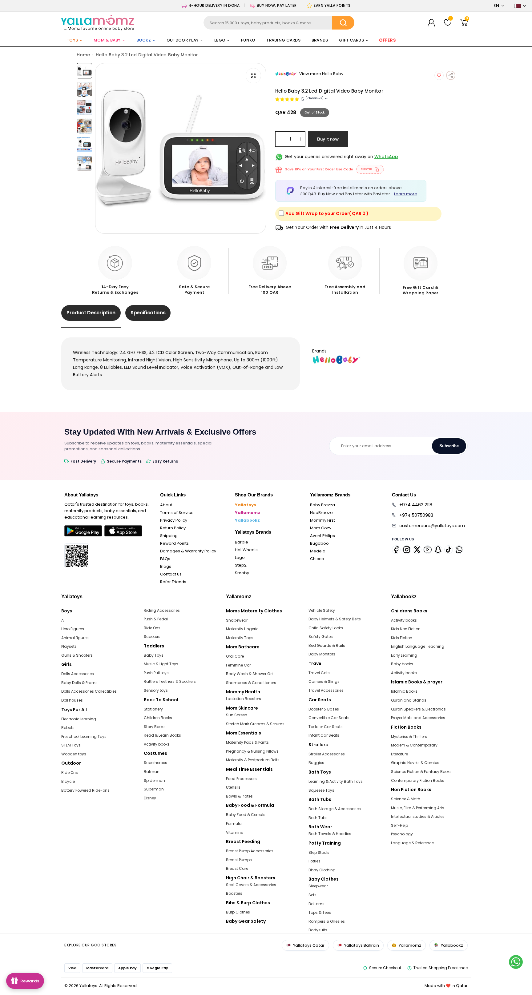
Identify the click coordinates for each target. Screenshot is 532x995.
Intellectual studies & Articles (418, 816)
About (166, 505)
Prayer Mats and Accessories (418, 717)
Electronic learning (78, 719)
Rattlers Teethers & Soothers (170, 681)
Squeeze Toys (321, 790)
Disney (150, 798)
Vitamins (234, 832)
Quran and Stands (408, 700)
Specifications (148, 312)
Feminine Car (238, 665)
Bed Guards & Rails (326, 645)
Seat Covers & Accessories (251, 884)
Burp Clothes (238, 912)
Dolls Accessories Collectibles (89, 691)
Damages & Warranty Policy (188, 551)
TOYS (72, 40)
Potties (314, 861)
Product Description (90, 312)
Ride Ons (69, 772)
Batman (151, 771)
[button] (499, 5)
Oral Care (235, 656)
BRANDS (320, 40)
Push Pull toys (156, 672)
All (63, 620)
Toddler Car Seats (325, 726)
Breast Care (237, 868)
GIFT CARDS (351, 40)
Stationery (153, 709)
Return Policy (173, 528)
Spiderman (154, 780)
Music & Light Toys (161, 664)
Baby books (402, 664)
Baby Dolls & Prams (79, 682)
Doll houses (72, 700)
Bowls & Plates (239, 796)
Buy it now (328, 139)
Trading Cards (283, 40)
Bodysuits (317, 930)
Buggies (316, 762)
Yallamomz (247, 512)
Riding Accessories (162, 610)
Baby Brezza (322, 505)
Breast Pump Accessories (249, 851)
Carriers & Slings (324, 681)
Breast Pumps (239, 859)
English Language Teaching (417, 646)
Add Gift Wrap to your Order (327, 213)
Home (83, 55)
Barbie (241, 542)
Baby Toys (153, 655)
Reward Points (174, 543)
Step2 (241, 565)
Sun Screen (236, 715)
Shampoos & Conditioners (251, 682)
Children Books (158, 717)
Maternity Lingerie (242, 628)
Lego (240, 557)
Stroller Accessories (326, 754)
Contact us (171, 574)
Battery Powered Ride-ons (85, 790)
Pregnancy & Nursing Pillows (252, 751)
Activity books (157, 744)
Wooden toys (73, 754)
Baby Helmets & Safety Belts (334, 619)
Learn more (405, 194)
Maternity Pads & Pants (247, 742)
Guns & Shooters (77, 655)
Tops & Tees (319, 912)
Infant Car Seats (323, 735)
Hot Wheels (246, 550)
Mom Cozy (320, 528)
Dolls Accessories (77, 673)
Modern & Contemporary (414, 745)
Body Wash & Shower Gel (249, 673)
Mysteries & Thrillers (409, 736)
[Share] (450, 75)
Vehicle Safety (321, 610)
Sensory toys (156, 690)
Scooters (152, 636)
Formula (234, 823)
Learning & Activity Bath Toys (335, 781)
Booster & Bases (323, 709)
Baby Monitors (321, 654)
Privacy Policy (173, 520)
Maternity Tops (239, 637)
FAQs (165, 559)
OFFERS (387, 40)
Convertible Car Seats (328, 717)
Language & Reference (412, 843)
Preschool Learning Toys (84, 736)
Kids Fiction (401, 637)
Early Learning (404, 655)
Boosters (234, 893)
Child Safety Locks (325, 628)
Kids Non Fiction (406, 628)
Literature (399, 754)
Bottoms (316, 903)
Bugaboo (319, 543)
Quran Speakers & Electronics (418, 709)
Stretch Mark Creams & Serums (255, 723)
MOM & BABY (107, 40)
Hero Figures (72, 628)
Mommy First (322, 520)
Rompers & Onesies (326, 921)
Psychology (402, 834)
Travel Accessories (326, 690)
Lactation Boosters (243, 698)
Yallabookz (247, 520)
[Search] (343, 23)
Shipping (169, 536)
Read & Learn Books (162, 735)
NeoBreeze (321, 512)
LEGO (219, 40)
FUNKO (248, 40)
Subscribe (449, 446)
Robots (68, 727)
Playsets (69, 646)
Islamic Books (404, 691)
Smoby (242, 573)
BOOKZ (143, 40)
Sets (312, 894)
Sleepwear (318, 886)
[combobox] (279, 23)
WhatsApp (386, 156)
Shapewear (237, 620)
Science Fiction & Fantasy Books (421, 771)
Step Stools (318, 852)
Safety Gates (320, 636)
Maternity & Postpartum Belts (253, 759)
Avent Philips (322, 536)
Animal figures (75, 637)
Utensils (233, 787)
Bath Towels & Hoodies (329, 833)
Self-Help (399, 825)
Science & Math (405, 799)
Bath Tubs (318, 817)
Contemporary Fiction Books (417, 780)
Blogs (165, 566)
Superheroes (155, 762)
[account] (431, 23)
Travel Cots (319, 672)
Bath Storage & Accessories (334, 808)
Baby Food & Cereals (245, 814)
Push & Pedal (156, 619)
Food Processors (241, 778)
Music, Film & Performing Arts (417, 807)
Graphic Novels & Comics (415, 762)
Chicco (317, 559)
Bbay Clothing (322, 870)
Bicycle (68, 781)
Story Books (155, 726)
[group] (180, 148)
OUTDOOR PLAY (183, 40)
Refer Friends (173, 582)
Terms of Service (177, 512)
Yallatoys (245, 505)
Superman (154, 789)
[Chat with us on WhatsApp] (516, 962)
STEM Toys (71, 745)
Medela (317, 551)
